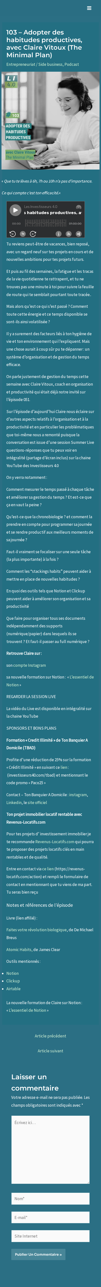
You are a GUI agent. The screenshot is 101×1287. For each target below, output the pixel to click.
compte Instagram (29, 665)
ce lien (48, 869)
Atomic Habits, (19, 949)
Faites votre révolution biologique (36, 929)
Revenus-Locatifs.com (54, 841)
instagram (78, 794)
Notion (12, 973)
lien (64, 767)
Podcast (71, 64)
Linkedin (14, 802)
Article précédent (50, 1036)
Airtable (13, 988)
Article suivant (50, 1051)
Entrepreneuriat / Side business (34, 64)
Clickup (13, 981)
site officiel (37, 802)
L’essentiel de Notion (28, 1010)
